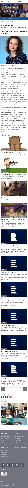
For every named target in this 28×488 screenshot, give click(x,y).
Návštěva (3, 197)
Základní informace (7, 18)
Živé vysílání (4, 450)
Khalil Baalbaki (6, 65)
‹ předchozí (3, 389)
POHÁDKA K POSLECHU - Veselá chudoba (13, 174)
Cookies (3, 484)
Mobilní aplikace (5, 456)
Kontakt (17, 445)
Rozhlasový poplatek (20, 447)
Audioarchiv (4, 452)
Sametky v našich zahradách (9, 378)
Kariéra (16, 443)
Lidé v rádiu (18, 440)
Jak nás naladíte (19, 436)
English (24, 484)
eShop (3, 443)
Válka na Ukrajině (5, 436)
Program (12, 21)
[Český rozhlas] (5, 1)
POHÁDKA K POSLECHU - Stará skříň (12, 153)
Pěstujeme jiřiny (5, 298)
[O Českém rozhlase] (14, 10)
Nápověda (17, 438)
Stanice (3, 440)
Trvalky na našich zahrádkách (9, 351)
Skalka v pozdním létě (7, 246)
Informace (3, 21)
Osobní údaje (10, 484)
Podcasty (3, 454)
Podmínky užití (17, 484)
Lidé (8, 21)
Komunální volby (5, 438)
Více (17, 18)
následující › (25, 389)
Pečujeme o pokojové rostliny (10, 272)
